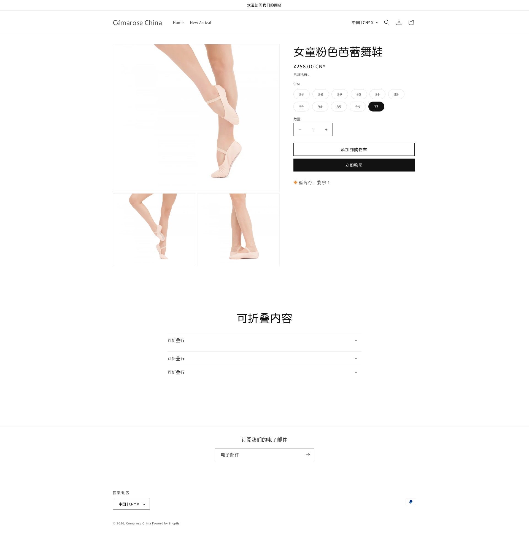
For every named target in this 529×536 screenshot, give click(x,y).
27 (303, 95)
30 (361, 95)
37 (376, 106)
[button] (387, 22)
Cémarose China (138, 523)
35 (341, 107)
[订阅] (308, 454)
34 (322, 107)
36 (359, 107)
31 (379, 95)
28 (322, 95)
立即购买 (354, 165)
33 (303, 107)
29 (341, 95)
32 (398, 95)
